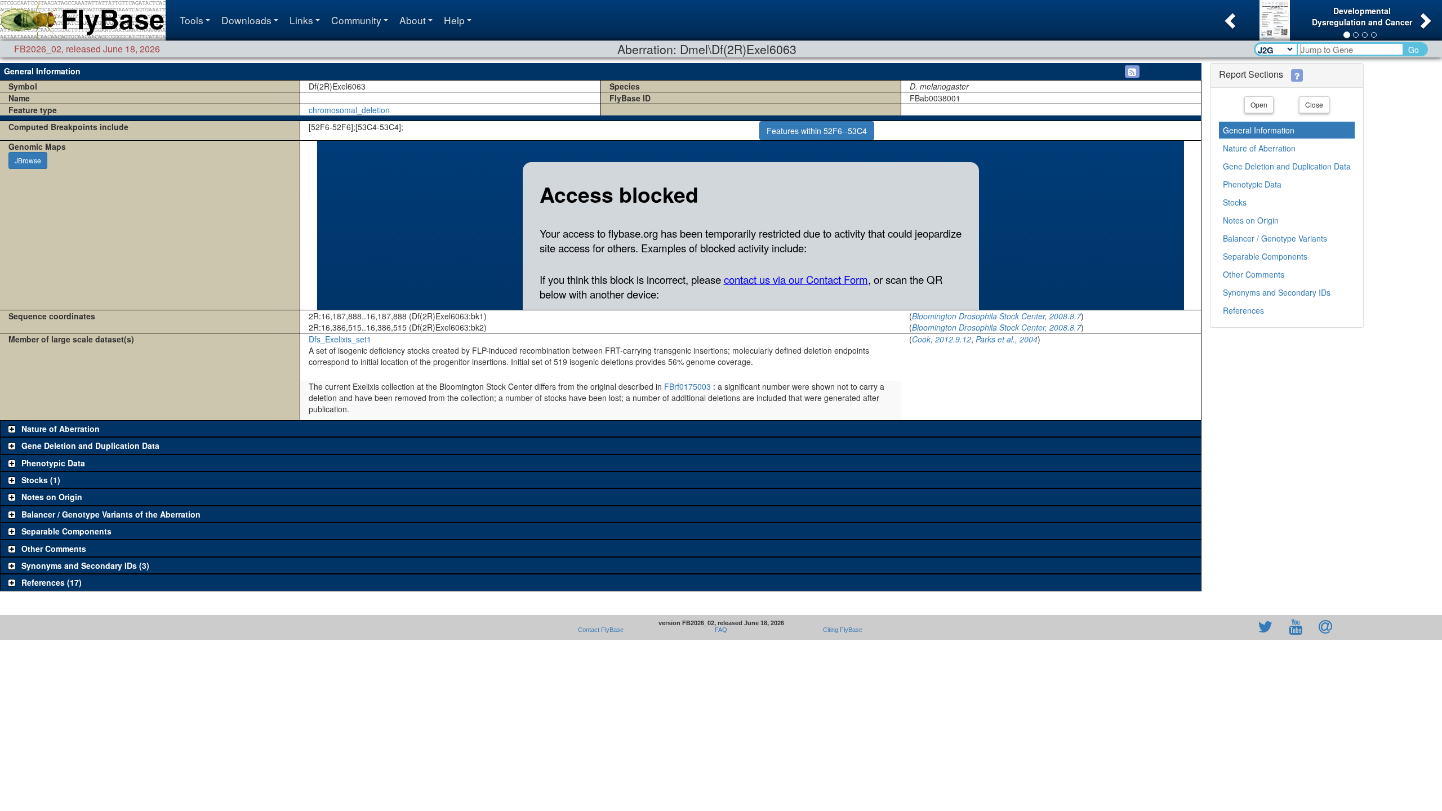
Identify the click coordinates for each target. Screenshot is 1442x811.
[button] (1229, 17)
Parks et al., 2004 (1007, 339)
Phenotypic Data (1252, 184)
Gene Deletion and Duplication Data (1287, 166)
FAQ (721, 629)
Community (356, 20)
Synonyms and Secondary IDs (1276, 292)
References (1243, 310)
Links (301, 20)
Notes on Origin (1251, 220)
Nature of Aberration (1259, 148)
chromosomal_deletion (349, 109)
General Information (1258, 130)
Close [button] (1314, 104)
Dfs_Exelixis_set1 (340, 339)
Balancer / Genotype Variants (1275, 238)
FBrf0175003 (687, 386)
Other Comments (1253, 274)
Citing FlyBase (841, 629)
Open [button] (1258, 104)
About (412, 20)
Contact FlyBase (601, 629)
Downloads (246, 20)
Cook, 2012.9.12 (941, 339)
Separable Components (1265, 256)
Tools (191, 20)
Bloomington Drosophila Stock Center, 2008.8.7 (996, 316)
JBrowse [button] (28, 160)
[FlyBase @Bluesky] (1200, 627)
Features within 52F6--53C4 (817, 130)
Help (454, 20)
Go (1413, 49)
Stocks (1235, 202)
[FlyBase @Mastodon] (1233, 627)
